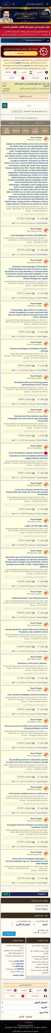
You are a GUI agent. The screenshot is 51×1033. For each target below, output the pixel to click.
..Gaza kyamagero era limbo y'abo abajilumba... (29, 235)
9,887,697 (6, 91)
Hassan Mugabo (36, 137)
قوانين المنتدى (18, 975)
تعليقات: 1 (41, 435)
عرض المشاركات (28, 111)
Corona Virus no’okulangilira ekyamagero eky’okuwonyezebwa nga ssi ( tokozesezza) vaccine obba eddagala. (27, 861)
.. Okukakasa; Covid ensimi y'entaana (33, 663)
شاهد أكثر (28, 211)
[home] (48, 40)
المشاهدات (16, 130)
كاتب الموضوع (35, 130)
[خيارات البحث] (13, 4)
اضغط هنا (20, 53)
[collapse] (3, 900)
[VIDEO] (20, 969)
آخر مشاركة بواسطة (7, 130)
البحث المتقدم (16, 111)
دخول (6, 4)
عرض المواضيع (42, 111)
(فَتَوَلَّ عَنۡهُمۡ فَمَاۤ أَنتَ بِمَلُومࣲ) (36, 526)
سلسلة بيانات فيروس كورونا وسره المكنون (20, 49)
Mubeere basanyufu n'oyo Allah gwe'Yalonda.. (29, 598)
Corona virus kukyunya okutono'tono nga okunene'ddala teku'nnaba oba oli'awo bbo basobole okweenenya (27, 492)
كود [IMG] (20, 966)
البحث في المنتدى (14, 123)
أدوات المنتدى (39, 123)
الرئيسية (29, 1017)
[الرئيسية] (47, 4)
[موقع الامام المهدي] (34, 4)
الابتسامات (20, 964)
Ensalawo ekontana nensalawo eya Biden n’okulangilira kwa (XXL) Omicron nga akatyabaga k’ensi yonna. (28, 418)
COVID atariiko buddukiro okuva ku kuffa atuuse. (28, 794)
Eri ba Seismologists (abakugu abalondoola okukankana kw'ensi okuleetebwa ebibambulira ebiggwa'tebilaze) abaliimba (28, 455)
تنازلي (35, 932)
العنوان (44, 130)
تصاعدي (44, 932)
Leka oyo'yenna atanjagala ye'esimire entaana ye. (27, 695)
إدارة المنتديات (44, 88)
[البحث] (4, 105)
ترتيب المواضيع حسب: (23, 921)
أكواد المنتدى (18, 961)
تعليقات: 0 (41, 218)
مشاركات (25, 130)
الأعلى (5, 894)
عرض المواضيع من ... (41, 921)
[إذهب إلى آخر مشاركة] (13, 223)
